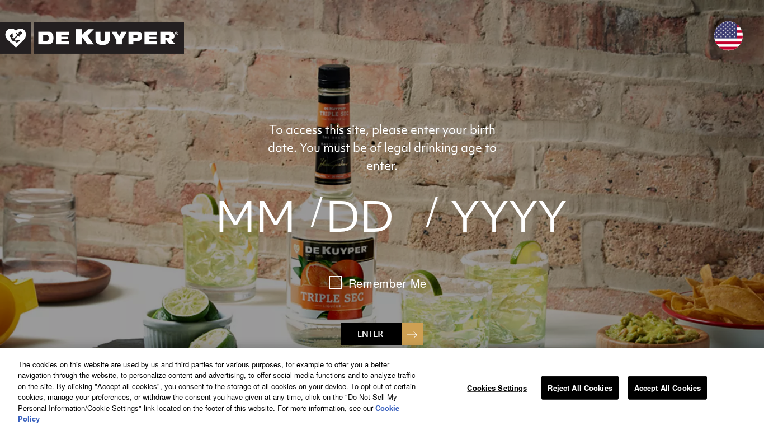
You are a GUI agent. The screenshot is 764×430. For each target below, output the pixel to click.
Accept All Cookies (667, 387)
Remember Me (387, 283)
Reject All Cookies (580, 387)
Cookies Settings (497, 387)
